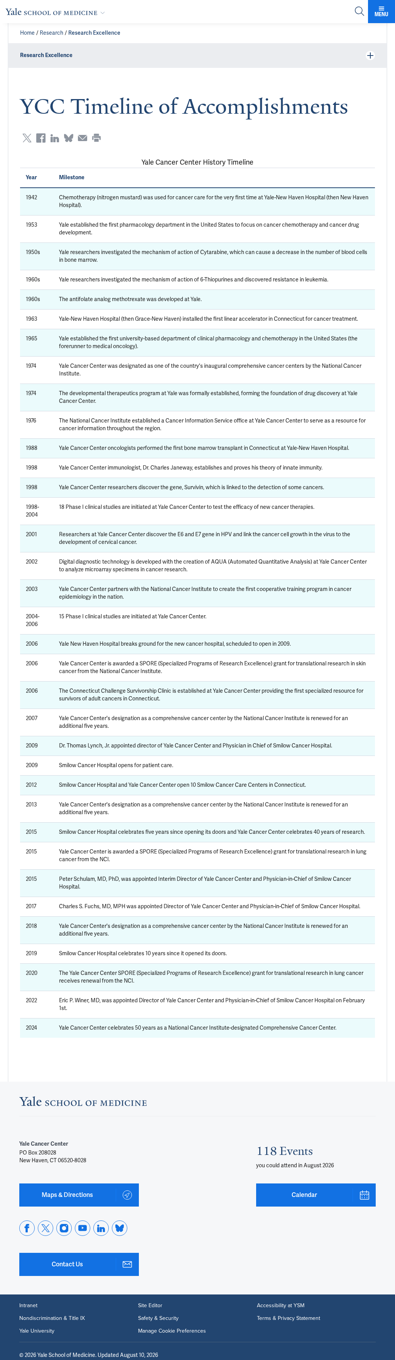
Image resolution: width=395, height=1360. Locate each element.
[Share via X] (27, 138)
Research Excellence (94, 33)
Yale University (36, 1330)
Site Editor (150, 1305)
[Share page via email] (82, 138)
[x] (45, 1228)
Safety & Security (158, 1318)
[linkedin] (101, 1228)
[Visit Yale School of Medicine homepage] (83, 1103)
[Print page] (96, 138)
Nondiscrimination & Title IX (52, 1318)
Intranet (28, 1305)
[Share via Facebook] (41, 138)
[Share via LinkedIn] (54, 138)
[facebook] (27, 1228)
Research (51, 33)
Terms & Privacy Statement (288, 1318)
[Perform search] (359, 12)
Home (27, 33)
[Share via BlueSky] (68, 138)
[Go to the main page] (56, 11)
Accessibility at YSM (280, 1305)
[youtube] (82, 1228)
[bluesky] (119, 1228)
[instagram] (64, 1228)
